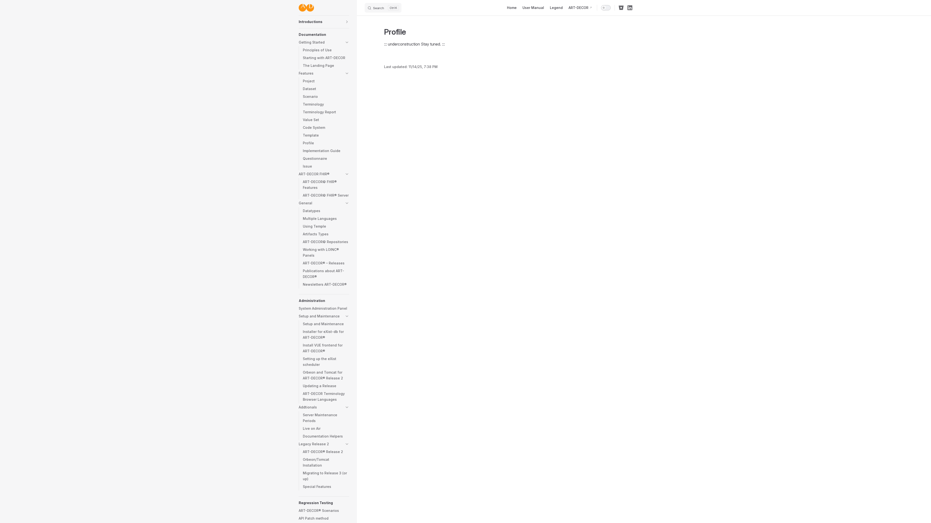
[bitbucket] (621, 7)
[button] (347, 22)
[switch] (606, 7)
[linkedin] (630, 7)
